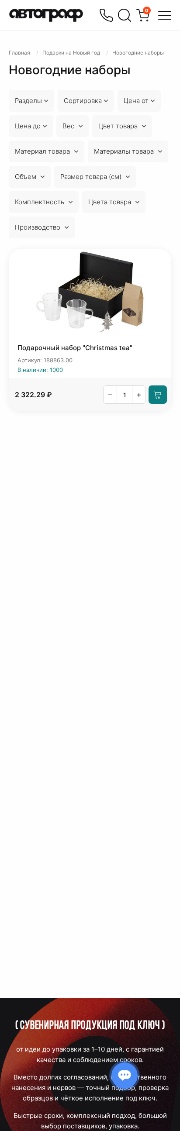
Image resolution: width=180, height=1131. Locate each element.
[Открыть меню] (164, 15)
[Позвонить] (106, 15)
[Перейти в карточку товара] (90, 292)
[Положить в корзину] (158, 394)
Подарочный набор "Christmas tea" (74, 348)
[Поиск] (124, 15)
